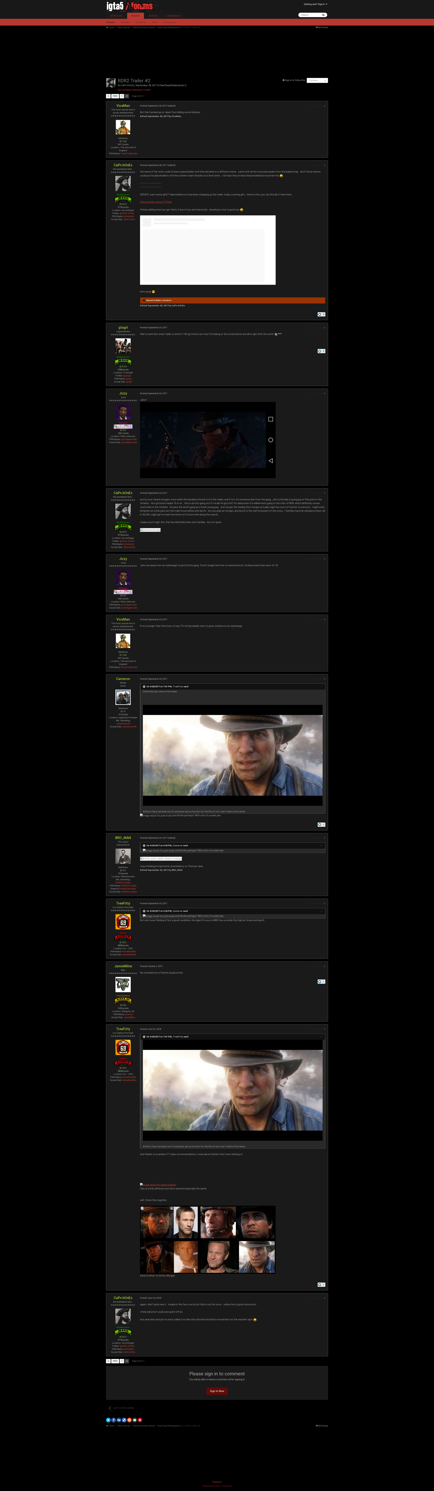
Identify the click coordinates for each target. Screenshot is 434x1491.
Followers (313, 80)
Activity (153, 15)
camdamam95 (123, 723)
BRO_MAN (123, 838)
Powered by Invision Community (217, 1486)
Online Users (169, 22)
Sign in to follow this (295, 80)
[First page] (108, 96)
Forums (135, 15)
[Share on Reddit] (129, 1420)
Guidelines (141, 22)
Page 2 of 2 (137, 96)
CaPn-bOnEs (129, 219)
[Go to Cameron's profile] (123, 697)
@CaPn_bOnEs (127, 213)
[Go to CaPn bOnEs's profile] (110, 82)
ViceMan (123, 106)
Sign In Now (217, 1391)
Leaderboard (173, 15)
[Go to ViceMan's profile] (123, 127)
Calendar (125, 22)
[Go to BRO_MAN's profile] (123, 856)
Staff (154, 22)
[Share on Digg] (118, 1420)
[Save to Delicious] (124, 1420)
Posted (153, 105)
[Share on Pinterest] (139, 1420)
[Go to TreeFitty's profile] (123, 921)
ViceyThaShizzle (129, 153)
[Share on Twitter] (108, 1420)
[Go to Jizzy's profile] (123, 411)
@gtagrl (127, 375)
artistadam (129, 216)
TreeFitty (178, 686)
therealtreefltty (129, 951)
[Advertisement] (167, 52)
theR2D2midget (123, 882)
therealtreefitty (129, 954)
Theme (216, 1482)
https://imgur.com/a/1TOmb (156, 202)
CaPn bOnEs (127, 85)
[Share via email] (134, 1420)
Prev (115, 96)
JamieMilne (123, 966)
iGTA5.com (116, 15)
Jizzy (123, 393)
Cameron (123, 679)
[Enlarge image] (233, 755)
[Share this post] (324, 106)
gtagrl (123, 327)
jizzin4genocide (129, 439)
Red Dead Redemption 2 (173, 85)
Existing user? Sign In (315, 4)
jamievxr (129, 1014)
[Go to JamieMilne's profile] (123, 984)
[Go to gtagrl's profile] (123, 346)
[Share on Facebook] (113, 1420)
